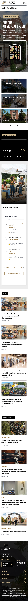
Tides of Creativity (13, 239)
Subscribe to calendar (13, 273)
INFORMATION (6, 575)
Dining (7, 150)
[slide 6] (20, 156)
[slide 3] (17, 125)
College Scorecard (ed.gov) (16, 595)
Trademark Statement (16, 592)
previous (9, 68)
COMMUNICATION (6, 582)
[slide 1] (10, 125)
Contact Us (15, 596)
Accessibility (4, 593)
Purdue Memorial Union (9, 8)
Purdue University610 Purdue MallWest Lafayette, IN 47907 (7, 554)
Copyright (5, 590)
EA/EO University (12, 593)
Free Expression (5, 595)
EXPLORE (4, 571)
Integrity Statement (21, 593)
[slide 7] (23, 156)
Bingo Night (12, 227)
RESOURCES (5, 578)
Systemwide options (5, 564)
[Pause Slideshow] (14, 202)
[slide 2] (16, 67)
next (20, 68)
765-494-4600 (5, 560)
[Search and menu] (25, 3)
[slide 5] (17, 156)
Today (14, 267)
